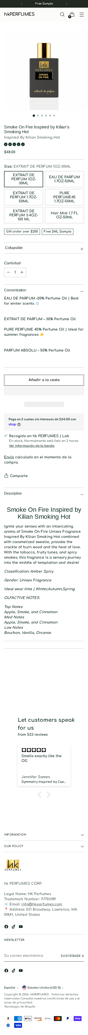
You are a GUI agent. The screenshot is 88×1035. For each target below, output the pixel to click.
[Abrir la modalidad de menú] (81, 14)
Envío (9, 457)
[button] (15, 144)
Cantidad (12, 263)
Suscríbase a (72, 955)
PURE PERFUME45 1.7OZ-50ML (64, 197)
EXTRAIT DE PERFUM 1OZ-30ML (23, 179)
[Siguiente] (66, 4)
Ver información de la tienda (31, 446)
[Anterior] (22, 4)
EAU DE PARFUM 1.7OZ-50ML (64, 179)
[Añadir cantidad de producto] (8, 272)
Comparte (19, 476)
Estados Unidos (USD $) (44, 987)
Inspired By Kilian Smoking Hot (32, 137)
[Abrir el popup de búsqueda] (62, 14)
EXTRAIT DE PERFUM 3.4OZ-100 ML (23, 215)
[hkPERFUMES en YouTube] (21, 927)
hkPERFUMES (40, 994)
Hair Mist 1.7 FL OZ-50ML (64, 215)
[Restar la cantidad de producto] (22, 272)
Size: (37, 167)
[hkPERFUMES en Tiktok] (14, 927)
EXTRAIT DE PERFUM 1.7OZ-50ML (23, 197)
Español (9, 987)
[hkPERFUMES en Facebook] (6, 927)
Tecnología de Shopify (19, 1006)
